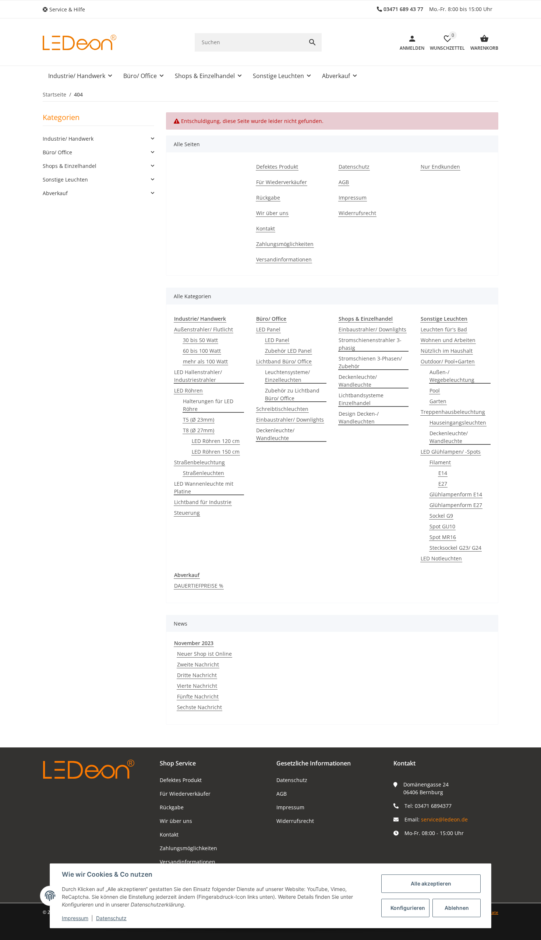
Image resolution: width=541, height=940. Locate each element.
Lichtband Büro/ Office (284, 361)
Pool (434, 390)
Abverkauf (55, 193)
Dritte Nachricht (197, 675)
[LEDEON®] (79, 42)
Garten (437, 401)
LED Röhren (188, 390)
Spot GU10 (442, 526)
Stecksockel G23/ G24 (455, 547)
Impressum (290, 807)
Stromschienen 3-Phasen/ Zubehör (370, 362)
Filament (440, 462)
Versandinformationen (187, 861)
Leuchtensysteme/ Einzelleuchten (287, 376)
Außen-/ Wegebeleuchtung (451, 376)
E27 (442, 483)
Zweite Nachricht (198, 664)
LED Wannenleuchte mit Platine (203, 487)
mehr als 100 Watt (205, 361)
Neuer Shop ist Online (204, 653)
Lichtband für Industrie (202, 502)
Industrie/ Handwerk (68, 138)
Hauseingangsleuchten (457, 422)
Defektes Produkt (181, 780)
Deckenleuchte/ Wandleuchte (275, 434)
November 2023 (193, 643)
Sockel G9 (441, 515)
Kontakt (169, 834)
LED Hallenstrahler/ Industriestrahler (198, 376)
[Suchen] (312, 42)
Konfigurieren (407, 908)
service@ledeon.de (444, 819)
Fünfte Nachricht (198, 696)
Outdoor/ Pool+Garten (448, 361)
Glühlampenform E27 (455, 504)
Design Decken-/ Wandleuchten (359, 417)
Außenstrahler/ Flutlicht (203, 329)
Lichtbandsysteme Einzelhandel (361, 399)
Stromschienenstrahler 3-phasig (370, 344)
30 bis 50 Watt (200, 340)
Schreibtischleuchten (282, 408)
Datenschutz (291, 780)
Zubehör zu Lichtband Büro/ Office (292, 394)
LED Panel (268, 329)
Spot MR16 (442, 537)
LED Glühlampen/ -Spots (451, 451)
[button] (67, 9)
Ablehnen (457, 908)
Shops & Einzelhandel (69, 165)
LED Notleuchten (441, 558)
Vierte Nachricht (197, 685)
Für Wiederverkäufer (185, 793)
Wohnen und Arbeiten (448, 340)
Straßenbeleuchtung (199, 462)
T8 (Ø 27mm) (198, 430)
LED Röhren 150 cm (216, 451)
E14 (442, 472)
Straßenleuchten (203, 472)
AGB (281, 793)
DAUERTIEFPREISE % (198, 585)
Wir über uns (176, 820)
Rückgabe (172, 807)
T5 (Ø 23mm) (198, 419)
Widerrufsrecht (295, 820)
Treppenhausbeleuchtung (453, 411)
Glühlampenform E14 (455, 494)
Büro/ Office (57, 152)
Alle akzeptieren (431, 883)
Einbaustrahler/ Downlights (290, 419)
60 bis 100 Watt (202, 350)
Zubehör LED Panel (288, 350)
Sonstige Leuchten (65, 179)
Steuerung (187, 512)
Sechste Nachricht (199, 707)
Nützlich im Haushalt (447, 350)
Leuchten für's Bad (444, 329)
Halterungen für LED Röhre (208, 405)
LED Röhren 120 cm (216, 440)
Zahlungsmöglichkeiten (188, 848)
